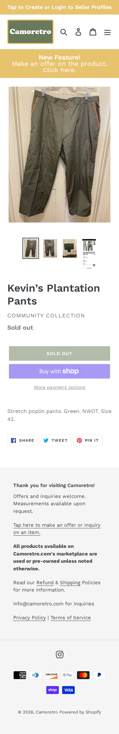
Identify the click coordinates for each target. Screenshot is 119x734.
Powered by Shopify (80, 712)
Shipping (70, 583)
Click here (58, 70)
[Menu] (107, 31)
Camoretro (47, 712)
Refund (45, 583)
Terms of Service (71, 618)
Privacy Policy (29, 618)
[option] (30, 248)
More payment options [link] (59, 387)
